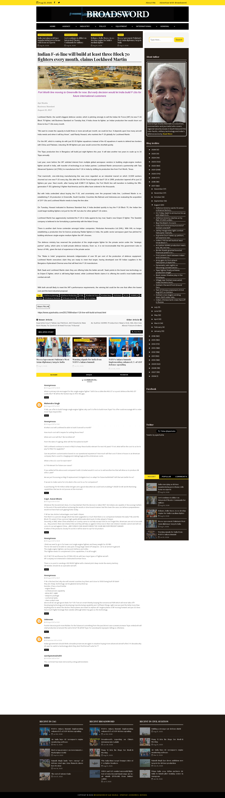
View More (138, 332)
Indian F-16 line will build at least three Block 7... (169, 241)
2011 (153, 356)
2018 (154, 182)
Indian (47, 637)
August (157, 205)
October (158, 197)
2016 (154, 336)
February (158, 327)
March (157, 323)
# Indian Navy (106, 295)
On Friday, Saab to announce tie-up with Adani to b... (171, 214)
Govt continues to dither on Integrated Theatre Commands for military (75, 40)
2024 (154, 158)
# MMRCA (134, 295)
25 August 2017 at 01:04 (53, 501)
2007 (154, 372)
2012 (154, 352)
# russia (80, 298)
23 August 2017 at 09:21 (53, 406)
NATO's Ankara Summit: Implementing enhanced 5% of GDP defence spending (125, 362)
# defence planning (50, 295)
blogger (54, 375)
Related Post (46, 332)
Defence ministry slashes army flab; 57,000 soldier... (169, 219)
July (156, 307)
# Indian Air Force (92, 295)
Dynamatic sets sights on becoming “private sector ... (167, 266)
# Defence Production (69, 295)
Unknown (48, 619)
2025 (154, 154)
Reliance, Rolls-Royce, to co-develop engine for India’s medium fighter (103, 40)
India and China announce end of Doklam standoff (170, 227)
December (158, 189)
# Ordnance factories (53, 298)
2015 (154, 340)
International (145, 26)
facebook (124, 375)
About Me (150, 2)
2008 (154, 368)
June (156, 311)
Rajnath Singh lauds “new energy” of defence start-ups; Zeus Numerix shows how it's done (67, 763)
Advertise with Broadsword (173, 2)
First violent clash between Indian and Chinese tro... (170, 256)
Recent (152, 476)
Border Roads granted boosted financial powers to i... (169, 251)
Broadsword (115, 340)
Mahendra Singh (52, 403)
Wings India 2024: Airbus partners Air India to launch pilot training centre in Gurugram (167, 773)
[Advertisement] (166, 407)
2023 (154, 162)
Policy (105, 26)
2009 (154, 364)
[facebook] (54, 3)
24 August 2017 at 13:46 (53, 424)
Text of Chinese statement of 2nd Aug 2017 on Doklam (170, 291)
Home (54, 26)
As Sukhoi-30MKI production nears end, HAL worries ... (171, 246)
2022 (154, 166)
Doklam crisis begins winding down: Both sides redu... (168, 296)
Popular (166, 476)
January (157, 331)
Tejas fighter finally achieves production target (168, 271)
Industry (87, 26)
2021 (154, 170)
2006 (154, 376)
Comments (181, 476)
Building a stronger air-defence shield (166, 729)
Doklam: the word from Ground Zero (169, 286)
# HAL (81, 295)
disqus (89, 375)
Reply (46, 397)
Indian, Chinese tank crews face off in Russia (170, 301)
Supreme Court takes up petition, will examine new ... (170, 236)
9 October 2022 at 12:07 (52, 658)
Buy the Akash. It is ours (166, 223)
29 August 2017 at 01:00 (53, 622)
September (159, 201)
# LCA (126, 295)
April (156, 319)
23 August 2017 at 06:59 (53, 388)
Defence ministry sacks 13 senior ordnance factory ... (170, 209)
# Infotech (117, 295)
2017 (154, 186)
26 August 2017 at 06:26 (53, 541)
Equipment (123, 26)
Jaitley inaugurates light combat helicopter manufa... (169, 231)
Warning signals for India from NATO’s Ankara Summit (87, 360)
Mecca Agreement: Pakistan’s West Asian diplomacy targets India (129, 40)
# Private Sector (69, 298)
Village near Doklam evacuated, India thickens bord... (169, 281)
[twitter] (59, 3)
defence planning (71, 35)
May (156, 315)
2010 (154, 360)
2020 (154, 174)
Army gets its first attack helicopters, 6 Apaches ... (166, 261)
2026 (154, 150)
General (166, 26)
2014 (154, 344)
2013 (154, 348)
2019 (154, 178)
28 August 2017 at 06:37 (53, 578)
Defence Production (45, 35)
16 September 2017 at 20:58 (54, 640)
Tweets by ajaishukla (155, 435)
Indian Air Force (97, 35)
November (158, 193)
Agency (69, 26)
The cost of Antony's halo (61, 774)
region (120, 35)
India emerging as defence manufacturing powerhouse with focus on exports (49, 40)
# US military (90, 298)
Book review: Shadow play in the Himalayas (169, 276)
